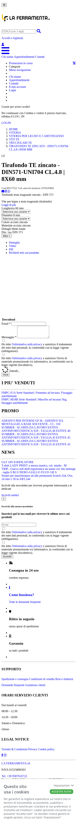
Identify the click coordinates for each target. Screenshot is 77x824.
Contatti (39, 56)
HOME (13, 129)
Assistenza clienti (35, 685)
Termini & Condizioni (14, 749)
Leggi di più (8, 204)
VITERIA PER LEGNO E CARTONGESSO (36, 136)
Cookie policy (46, 749)
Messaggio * (8, 337)
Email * (6, 323)
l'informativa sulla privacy (27, 344)
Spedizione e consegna (14, 679)
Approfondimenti (24, 56)
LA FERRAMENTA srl (15, 763)
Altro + (6, 236)
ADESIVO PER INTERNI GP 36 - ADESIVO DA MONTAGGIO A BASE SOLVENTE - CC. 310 (32, 422)
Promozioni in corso (21, 63)
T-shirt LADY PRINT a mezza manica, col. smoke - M (34, 465)
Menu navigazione (20, 69)
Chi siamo (7, 56)
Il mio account (17, 86)
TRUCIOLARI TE (20, 142)
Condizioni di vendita (42, 679)
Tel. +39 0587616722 (14, 776)
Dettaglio (14, 242)
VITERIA (15, 132)
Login (12, 90)
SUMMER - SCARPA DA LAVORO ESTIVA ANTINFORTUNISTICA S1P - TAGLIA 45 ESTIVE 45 (35, 436)
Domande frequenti (12, 685)
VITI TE (14, 139)
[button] (38, 41)
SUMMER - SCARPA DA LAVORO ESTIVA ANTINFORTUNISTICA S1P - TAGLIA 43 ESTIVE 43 (35, 442)
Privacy (32, 749)
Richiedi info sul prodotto (24, 252)
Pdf (11, 249)
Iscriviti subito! (10, 495)
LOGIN (6, 122)
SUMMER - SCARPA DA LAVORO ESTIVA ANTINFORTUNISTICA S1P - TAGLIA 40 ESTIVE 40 (35, 429)
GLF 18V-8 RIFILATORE (17, 462)
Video (12, 246)
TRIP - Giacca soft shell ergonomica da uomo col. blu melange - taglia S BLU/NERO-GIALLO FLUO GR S (38, 470)
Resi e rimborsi (64, 679)
